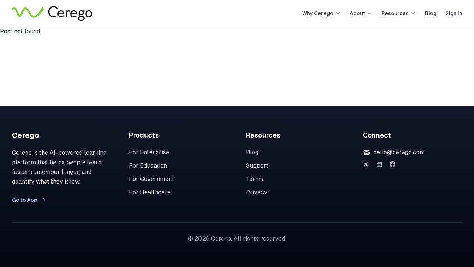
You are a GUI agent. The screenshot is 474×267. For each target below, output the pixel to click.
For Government (151, 178)
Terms (254, 178)
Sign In (453, 13)
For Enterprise (149, 152)
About (357, 13)
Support (257, 165)
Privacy (256, 192)
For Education (148, 165)
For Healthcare (150, 192)
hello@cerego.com (399, 152)
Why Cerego (317, 13)
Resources (395, 13)
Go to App (24, 200)
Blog (431, 13)
